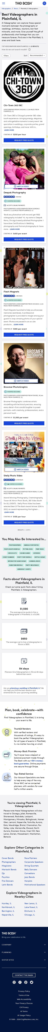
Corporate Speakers (33, 862)
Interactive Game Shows (17, 561)
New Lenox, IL (30, 903)
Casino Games (25, 553)
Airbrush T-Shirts (24, 569)
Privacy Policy (24, 991)
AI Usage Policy (24, 1015)
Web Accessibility (24, 999)
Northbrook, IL (8, 907)
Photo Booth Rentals (12, 549)
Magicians (6, 865)
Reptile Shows (40, 557)
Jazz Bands (29, 877)
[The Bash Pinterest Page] (25, 982)
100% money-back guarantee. (29, 762)
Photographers (15, 545)
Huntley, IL (6, 903)
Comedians (29, 873)
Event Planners (8, 557)
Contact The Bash (24, 975)
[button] (24, 944)
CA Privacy (24, 1007)
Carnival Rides (34, 561)
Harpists (28, 880)
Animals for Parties (31, 545)
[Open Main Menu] (3, 3)
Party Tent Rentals (24, 557)
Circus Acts (12, 553)
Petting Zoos (28, 549)
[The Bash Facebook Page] (20, 982)
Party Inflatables (32, 565)
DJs (3, 873)
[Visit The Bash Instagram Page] (14, 982)
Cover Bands (8, 858)
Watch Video (23, 186)
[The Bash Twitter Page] (31, 982)
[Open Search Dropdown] (44, 3)
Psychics (5, 877)
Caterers (36, 553)
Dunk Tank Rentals (16, 565)
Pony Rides (40, 549)
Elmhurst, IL (29, 911)
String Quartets (31, 865)
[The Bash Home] (24, 3)
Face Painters (30, 858)
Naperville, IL (8, 914)
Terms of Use (24, 995)
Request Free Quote (24, 140)
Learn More (9, 130)
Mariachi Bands (9, 869)
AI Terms (23, 1011)
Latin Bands (7, 884)
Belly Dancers (30, 869)
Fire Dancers (8, 880)
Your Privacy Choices (24, 1003)
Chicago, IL (29, 914)
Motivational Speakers (34, 884)
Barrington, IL (8, 911)
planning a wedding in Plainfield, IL (25, 688)
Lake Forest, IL (31, 907)
